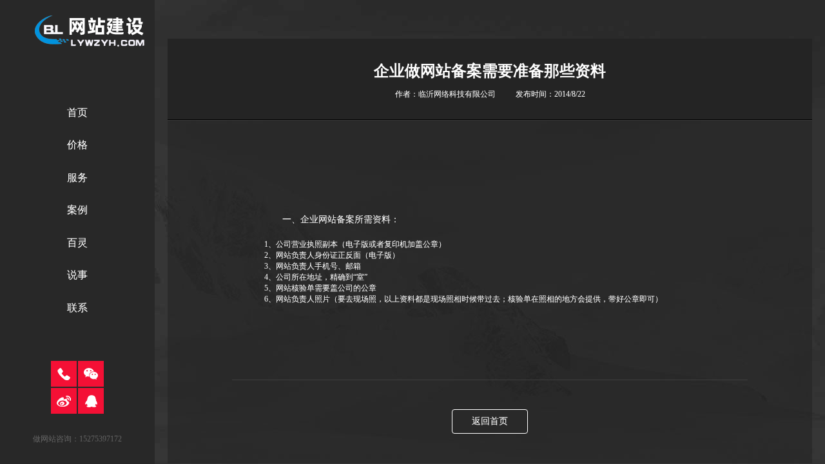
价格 (77, 144)
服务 (77, 177)
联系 (77, 307)
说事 (77, 274)
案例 (77, 209)
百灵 (77, 242)
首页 (77, 112)
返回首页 (490, 421)
